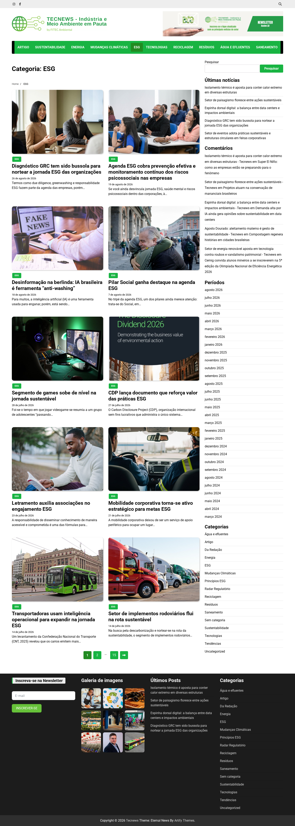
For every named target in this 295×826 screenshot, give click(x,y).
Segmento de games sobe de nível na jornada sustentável (54, 396)
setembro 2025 (215, 376)
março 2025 (213, 423)
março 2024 (213, 517)
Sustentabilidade (50, 47)
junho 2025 (213, 399)
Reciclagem (183, 47)
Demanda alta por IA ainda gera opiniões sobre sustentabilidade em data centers (243, 214)
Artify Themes (184, 820)
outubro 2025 (214, 368)
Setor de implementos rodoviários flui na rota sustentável (150, 616)
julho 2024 (212, 485)
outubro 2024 (214, 462)
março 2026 (213, 329)
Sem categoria (215, 620)
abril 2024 (212, 509)
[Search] (280, 4)
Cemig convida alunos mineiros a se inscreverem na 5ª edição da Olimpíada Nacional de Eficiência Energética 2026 (243, 266)
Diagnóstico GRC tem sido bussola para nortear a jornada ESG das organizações (56, 169)
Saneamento (267, 47)
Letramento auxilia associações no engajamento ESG (51, 506)
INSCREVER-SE (26, 708)
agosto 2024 (214, 477)
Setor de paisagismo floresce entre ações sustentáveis (243, 100)
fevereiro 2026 (215, 337)
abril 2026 (212, 321)
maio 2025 (212, 407)
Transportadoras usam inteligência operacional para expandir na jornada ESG (53, 619)
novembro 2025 (216, 360)
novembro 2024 (216, 454)
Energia (77, 47)
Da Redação (213, 549)
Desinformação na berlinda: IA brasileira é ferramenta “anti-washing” (57, 285)
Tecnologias (156, 47)
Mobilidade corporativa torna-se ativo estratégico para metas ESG (150, 506)
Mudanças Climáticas (109, 47)
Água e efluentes (235, 47)
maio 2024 (212, 501)
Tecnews (132, 820)
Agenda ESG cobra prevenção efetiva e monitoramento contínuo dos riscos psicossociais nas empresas (152, 172)
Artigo (23, 47)
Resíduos (206, 47)
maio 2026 (212, 313)
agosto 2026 (214, 290)
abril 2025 (212, 415)
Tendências (213, 643)
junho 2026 (213, 305)
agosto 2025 (214, 384)
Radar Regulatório (217, 589)
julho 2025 (212, 391)
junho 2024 (213, 493)
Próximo (124, 655)
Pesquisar (212, 62)
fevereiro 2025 (215, 431)
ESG (137, 47)
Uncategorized (215, 651)
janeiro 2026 (213, 345)
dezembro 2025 (216, 352)
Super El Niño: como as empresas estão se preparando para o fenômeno (241, 167)
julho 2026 (212, 298)
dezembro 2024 (216, 446)
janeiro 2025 (213, 438)
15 (114, 655)
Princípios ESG (215, 581)
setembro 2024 (215, 470)
